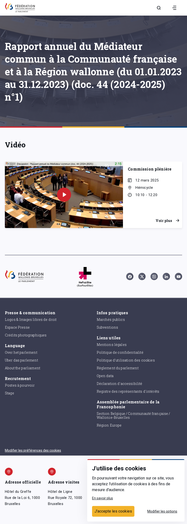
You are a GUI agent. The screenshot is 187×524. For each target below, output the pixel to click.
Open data (105, 375)
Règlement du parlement (118, 368)
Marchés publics (111, 319)
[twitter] (142, 276)
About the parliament (22, 368)
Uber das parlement (21, 360)
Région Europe (109, 425)
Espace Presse (17, 327)
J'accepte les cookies (113, 511)
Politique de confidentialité (120, 352)
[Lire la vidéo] (64, 195)
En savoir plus (102, 498)
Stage (9, 393)
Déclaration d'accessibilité (119, 383)
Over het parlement (21, 352)
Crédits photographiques (26, 335)
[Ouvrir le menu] (174, 8)
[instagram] (154, 276)
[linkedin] (166, 276)
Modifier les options (162, 511)
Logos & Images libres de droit (31, 319)
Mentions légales (112, 344)
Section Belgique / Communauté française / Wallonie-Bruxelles (133, 415)
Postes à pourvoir (20, 385)
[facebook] (129, 276)
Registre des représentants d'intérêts (128, 391)
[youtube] (178, 276)
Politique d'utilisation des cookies (126, 360)
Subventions (107, 327)
